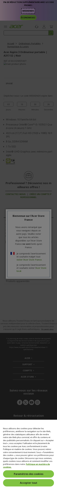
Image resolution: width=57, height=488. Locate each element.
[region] (28, 454)
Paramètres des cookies (28, 474)
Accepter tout (28, 482)
